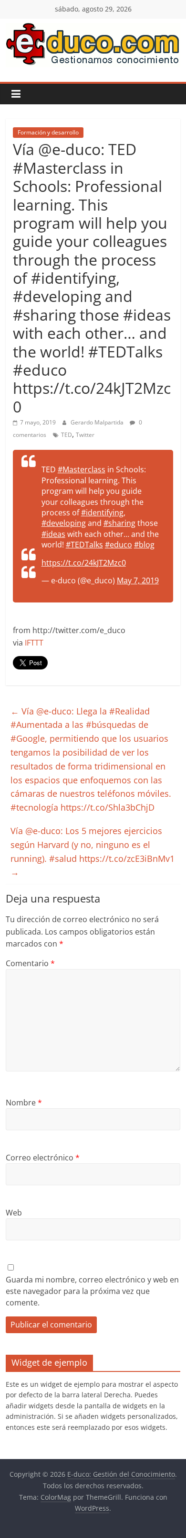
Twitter (85, 435)
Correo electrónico (43, 1157)
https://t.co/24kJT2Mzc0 (83, 562)
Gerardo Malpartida (98, 422)
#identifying (102, 512)
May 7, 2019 (138, 580)
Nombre (24, 1102)
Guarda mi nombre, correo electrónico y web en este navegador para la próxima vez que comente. (92, 1291)
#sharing (119, 523)
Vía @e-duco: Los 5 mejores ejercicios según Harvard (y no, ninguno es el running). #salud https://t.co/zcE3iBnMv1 (92, 851)
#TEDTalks (84, 544)
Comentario (30, 963)
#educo (118, 544)
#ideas (53, 534)
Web (14, 1212)
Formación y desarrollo (48, 132)
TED (66, 435)
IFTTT (34, 642)
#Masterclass (81, 469)
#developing (63, 523)
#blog (144, 544)
